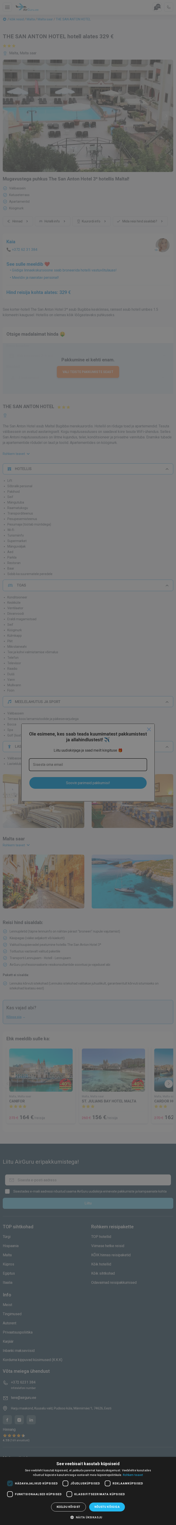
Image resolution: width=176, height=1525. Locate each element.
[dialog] (88, 1491)
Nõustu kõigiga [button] (107, 1506)
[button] (88, 1517)
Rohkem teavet (133, 1475)
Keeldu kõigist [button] (68, 1506)
